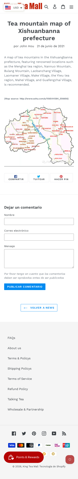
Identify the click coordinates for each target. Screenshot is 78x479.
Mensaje (9, 246)
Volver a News (42, 307)
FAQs (11, 338)
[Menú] (71, 6)
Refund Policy (18, 389)
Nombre (9, 214)
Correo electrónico (16, 230)
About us (14, 348)
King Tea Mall (30, 466)
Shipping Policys (19, 368)
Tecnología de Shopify (52, 466)
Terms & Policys (19, 358)
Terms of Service (20, 379)
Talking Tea (16, 399)
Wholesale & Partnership (26, 409)
